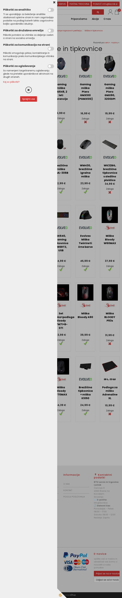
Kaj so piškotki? (11, 81)
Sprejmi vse (28, 99)
